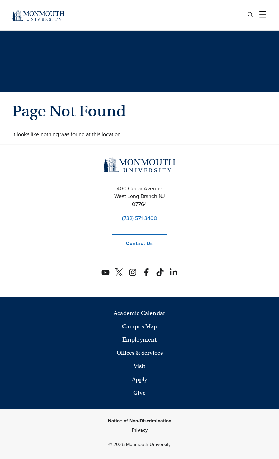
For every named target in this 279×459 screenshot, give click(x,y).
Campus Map (139, 326)
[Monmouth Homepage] (38, 15)
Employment (139, 339)
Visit (139, 366)
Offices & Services (140, 353)
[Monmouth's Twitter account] (119, 272)
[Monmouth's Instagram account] (133, 272)
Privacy (140, 430)
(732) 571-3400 (139, 218)
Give (139, 392)
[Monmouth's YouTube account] (105, 272)
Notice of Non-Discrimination (139, 420)
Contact (132, 243)
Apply (139, 379)
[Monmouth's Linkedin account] (173, 272)
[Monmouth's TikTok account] (160, 272)
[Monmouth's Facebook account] (146, 272)
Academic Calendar (139, 313)
